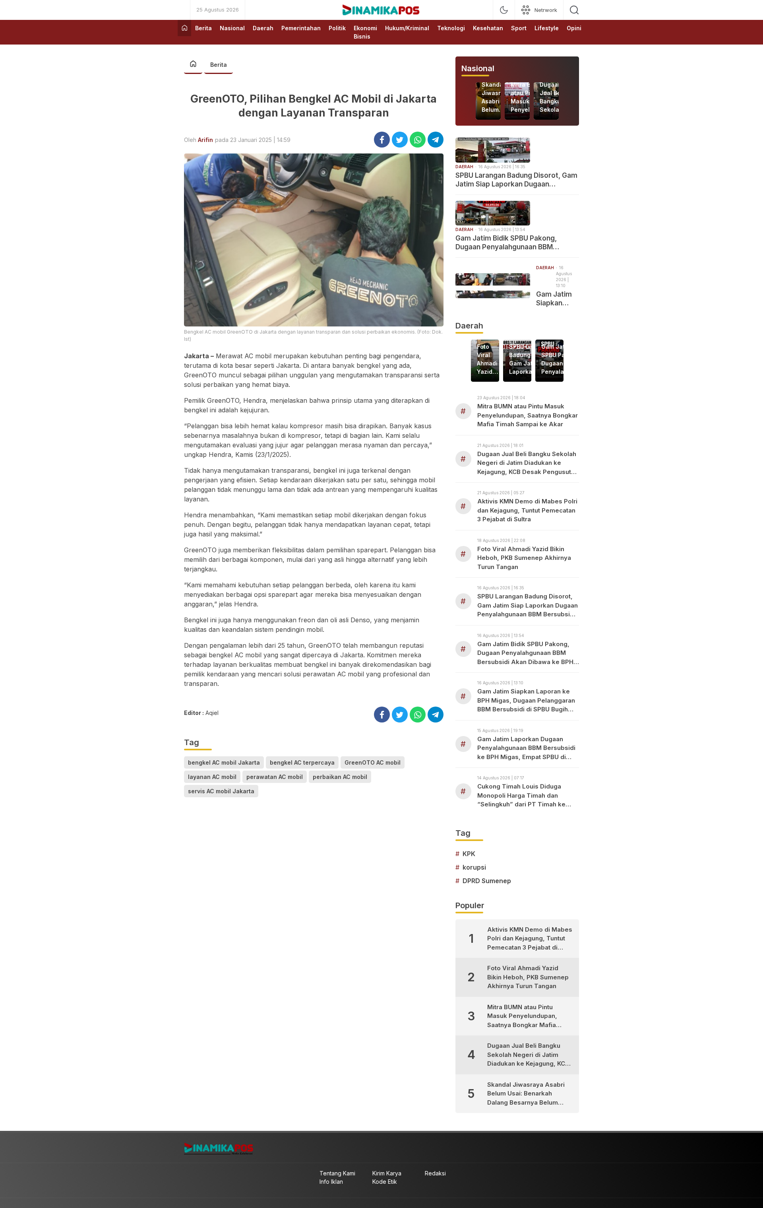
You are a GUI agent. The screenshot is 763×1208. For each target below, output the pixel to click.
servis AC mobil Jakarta (221, 791)
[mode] (504, 10)
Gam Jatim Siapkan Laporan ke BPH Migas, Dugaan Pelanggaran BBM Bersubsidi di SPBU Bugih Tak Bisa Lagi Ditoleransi (557, 298)
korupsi (474, 867)
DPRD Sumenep (487, 881)
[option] (488, 101)
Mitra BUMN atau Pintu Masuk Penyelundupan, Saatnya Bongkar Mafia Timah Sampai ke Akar (527, 415)
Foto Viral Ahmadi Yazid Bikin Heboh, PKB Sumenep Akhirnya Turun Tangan (490, 359)
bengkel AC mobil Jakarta (224, 762)
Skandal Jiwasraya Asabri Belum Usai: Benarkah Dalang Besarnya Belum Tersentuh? (498, 97)
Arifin (205, 139)
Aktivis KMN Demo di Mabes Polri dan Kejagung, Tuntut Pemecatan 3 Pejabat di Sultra (527, 510)
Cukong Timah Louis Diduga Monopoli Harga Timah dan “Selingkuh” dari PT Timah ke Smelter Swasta (521, 796)
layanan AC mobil (212, 776)
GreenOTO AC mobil (373, 762)
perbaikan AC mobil (340, 776)
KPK (469, 854)
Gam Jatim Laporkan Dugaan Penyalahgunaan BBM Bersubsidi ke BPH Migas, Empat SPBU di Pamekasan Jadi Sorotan (526, 748)
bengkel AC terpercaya (302, 762)
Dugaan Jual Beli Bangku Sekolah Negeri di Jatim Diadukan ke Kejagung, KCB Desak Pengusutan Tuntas (556, 97)
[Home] (184, 28)
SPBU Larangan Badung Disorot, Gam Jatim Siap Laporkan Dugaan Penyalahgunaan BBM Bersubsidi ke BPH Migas (516, 179)
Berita (218, 64)
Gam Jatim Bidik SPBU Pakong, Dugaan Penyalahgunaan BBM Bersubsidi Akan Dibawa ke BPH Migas (507, 242)
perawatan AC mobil (274, 776)
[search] (574, 10)
